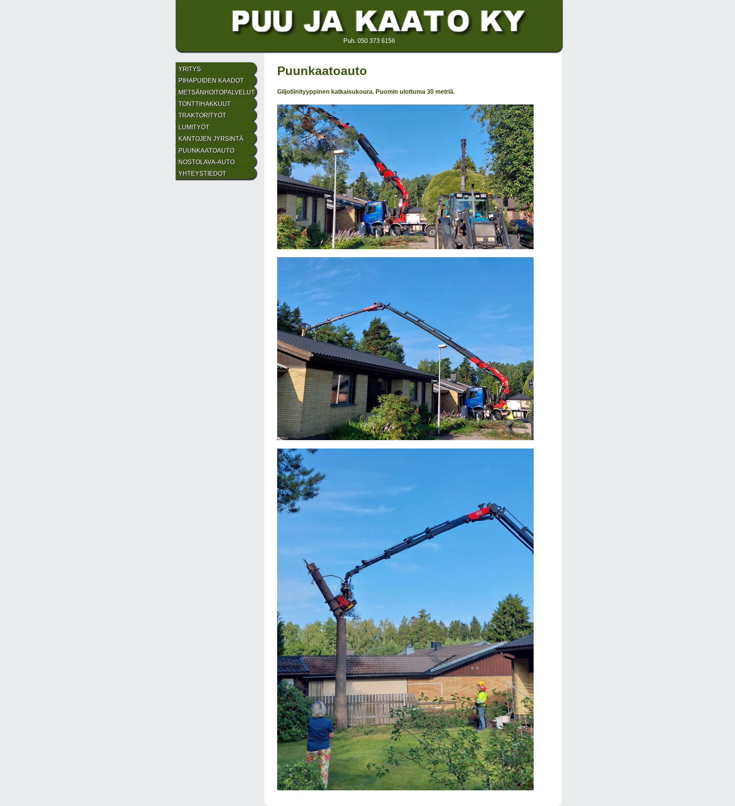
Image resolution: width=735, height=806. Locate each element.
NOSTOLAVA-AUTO (206, 162)
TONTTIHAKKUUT (204, 104)
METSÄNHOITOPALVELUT (216, 92)
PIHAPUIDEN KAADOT (211, 80)
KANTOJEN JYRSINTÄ (210, 138)
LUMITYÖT (193, 127)
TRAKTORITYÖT (202, 115)
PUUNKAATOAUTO (206, 150)
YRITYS (189, 69)
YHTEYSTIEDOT (202, 173)
